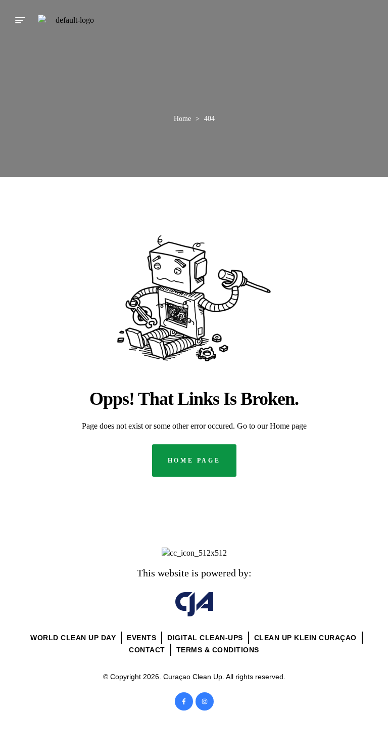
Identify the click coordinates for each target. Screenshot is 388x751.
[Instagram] (205, 701)
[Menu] (20, 20)
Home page (288, 426)
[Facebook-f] (184, 701)
